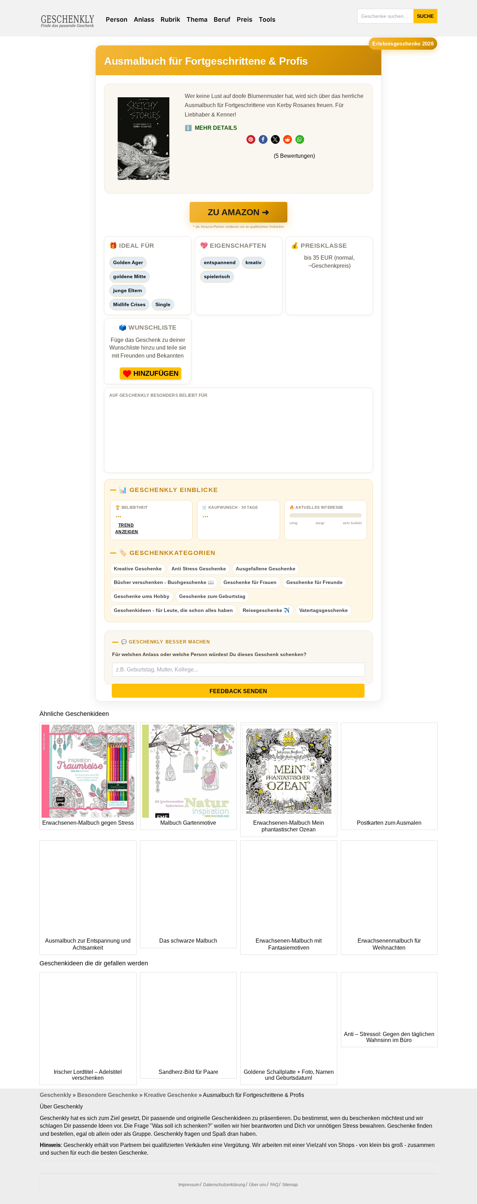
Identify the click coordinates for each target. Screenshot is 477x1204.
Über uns (257, 1184)
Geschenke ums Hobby (141, 596)
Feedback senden (238, 691)
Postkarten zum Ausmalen (389, 823)
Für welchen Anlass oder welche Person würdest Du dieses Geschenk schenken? (209, 654)
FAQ (274, 1184)
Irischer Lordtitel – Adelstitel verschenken (88, 1075)
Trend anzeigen (126, 528)
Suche (425, 16)
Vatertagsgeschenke (323, 610)
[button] (251, 139)
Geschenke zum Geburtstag (212, 596)
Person (116, 19)
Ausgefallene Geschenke (265, 568)
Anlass (144, 19)
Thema (196, 19)
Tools (267, 19)
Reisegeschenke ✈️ (266, 610)
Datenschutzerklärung (224, 1184)
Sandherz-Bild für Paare (188, 1072)
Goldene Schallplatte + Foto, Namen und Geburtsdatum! (289, 1075)
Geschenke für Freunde (314, 582)
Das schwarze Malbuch (188, 941)
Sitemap (290, 1184)
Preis (244, 19)
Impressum (188, 1184)
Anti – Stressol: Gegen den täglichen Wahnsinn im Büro (389, 1037)
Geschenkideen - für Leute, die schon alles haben (173, 610)
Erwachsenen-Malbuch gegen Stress (88, 823)
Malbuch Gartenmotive (188, 823)
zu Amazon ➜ (238, 212)
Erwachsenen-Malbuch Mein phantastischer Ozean (288, 826)
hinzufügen (155, 373)
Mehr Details (211, 128)
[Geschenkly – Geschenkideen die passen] (67, 21)
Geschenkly (55, 1095)
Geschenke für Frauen (250, 582)
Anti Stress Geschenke (198, 568)
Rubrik (170, 19)
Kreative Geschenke (138, 568)
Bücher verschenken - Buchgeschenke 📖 (164, 582)
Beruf (222, 19)
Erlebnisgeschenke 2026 (403, 44)
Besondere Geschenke (107, 1095)
